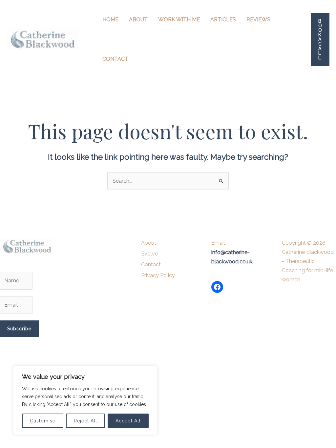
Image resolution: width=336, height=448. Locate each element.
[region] (85, 400)
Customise (42, 420)
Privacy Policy (158, 275)
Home (110, 19)
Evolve (149, 254)
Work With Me (179, 19)
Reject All (85, 420)
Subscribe (19, 328)
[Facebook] (217, 287)
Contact (115, 59)
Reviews (258, 19)
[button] (320, 39)
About (138, 19)
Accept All (128, 420)
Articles (223, 19)
